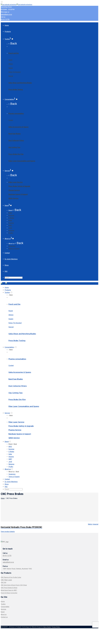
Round (10, 60)
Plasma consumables (16, 114)
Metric (90, 524)
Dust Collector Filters (16, 140)
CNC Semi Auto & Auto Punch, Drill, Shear (14, 585)
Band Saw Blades (15, 134)
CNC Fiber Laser (6, 580)
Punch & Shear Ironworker (9, 593)
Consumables (5, 607)
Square (11, 68)
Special (11, 76)
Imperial (95, 524)
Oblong (11, 64)
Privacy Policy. (56, 627)
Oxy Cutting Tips (14, 147)
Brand (2, 612)
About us (3, 614)
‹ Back (13, 43)
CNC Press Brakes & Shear (9, 588)
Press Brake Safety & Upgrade (19, 186)
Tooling (3, 604)
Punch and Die (14, 53)
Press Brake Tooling (16, 90)
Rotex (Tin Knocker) (15, 72)
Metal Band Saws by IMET (9, 590)
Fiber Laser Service (16, 182)
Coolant (11, 120)
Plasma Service (14, 190)
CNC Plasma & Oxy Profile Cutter (11, 577)
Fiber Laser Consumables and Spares (22, 161)
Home (2, 498)
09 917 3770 (5, 19)
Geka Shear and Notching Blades (20, 83)
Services (3, 609)
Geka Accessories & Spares (19, 127)
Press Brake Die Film (16, 154)
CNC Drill (3, 582)
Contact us (4, 617)
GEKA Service (13, 198)
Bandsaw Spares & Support (18, 194)
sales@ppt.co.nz (6, 14)
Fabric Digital (47, 627)
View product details (8, 531)
